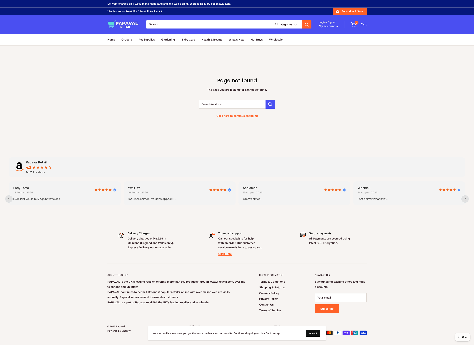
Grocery (126, 39)
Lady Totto (21, 188)
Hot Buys (257, 39)
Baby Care (188, 39)
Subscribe (326, 308)
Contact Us (266, 304)
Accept (313, 333)
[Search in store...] (270, 104)
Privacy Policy (268, 298)
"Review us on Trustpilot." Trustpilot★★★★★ (135, 11)
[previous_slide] (9, 199)
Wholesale (276, 39)
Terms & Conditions (272, 281)
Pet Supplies (146, 39)
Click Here (225, 253)
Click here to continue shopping (237, 115)
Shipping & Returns (272, 287)
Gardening (168, 39)
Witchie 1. (364, 188)
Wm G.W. (134, 188)
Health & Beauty (211, 39)
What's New (236, 39)
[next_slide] (465, 199)
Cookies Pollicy (269, 293)
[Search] (306, 25)
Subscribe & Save (352, 11)
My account (327, 26)
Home (111, 39)
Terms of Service (270, 310)
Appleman (250, 188)
